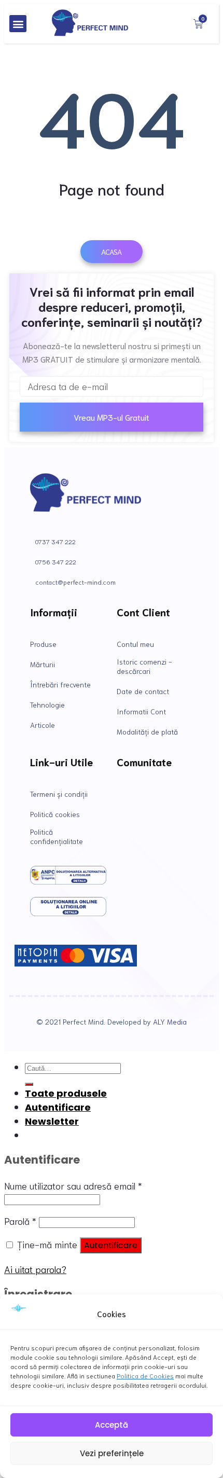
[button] (17, 23)
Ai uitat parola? (35, 1269)
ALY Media (170, 1021)
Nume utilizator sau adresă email (73, 1185)
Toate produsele (66, 1093)
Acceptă (111, 1424)
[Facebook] (138, 801)
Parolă (20, 1220)
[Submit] (29, 1084)
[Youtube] (172, 801)
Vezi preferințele (112, 1453)
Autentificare (110, 1245)
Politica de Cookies (145, 1375)
